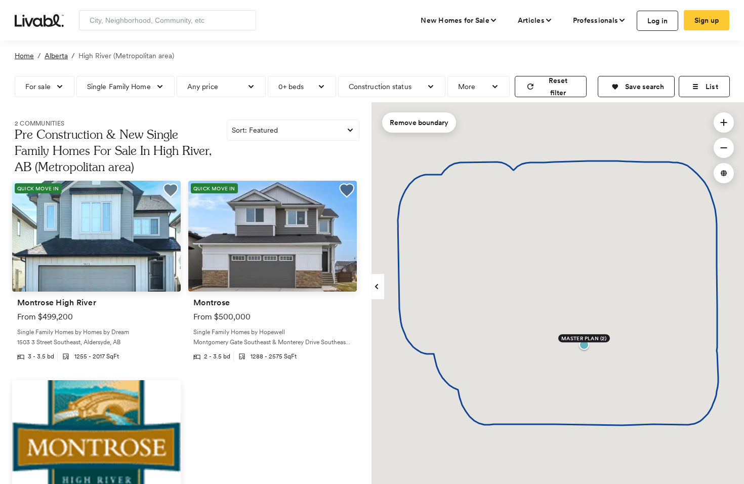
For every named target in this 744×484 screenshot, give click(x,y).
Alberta (56, 56)
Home (24, 56)
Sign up (706, 20)
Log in (657, 21)
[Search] (244, 20)
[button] (636, 86)
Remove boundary (419, 122)
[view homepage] (39, 20)
